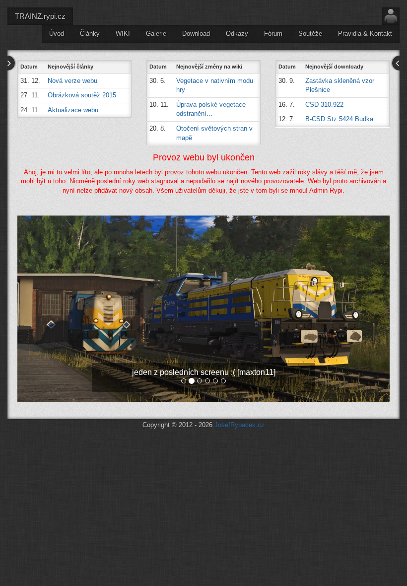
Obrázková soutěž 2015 (82, 95)
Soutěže (310, 33)
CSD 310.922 (324, 104)
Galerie (156, 33)
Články (90, 33)
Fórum (273, 33)
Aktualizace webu (73, 110)
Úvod (56, 33)
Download (196, 33)
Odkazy (237, 33)
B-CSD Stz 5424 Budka (339, 119)
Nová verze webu (72, 80)
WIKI (123, 33)
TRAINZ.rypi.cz (40, 16)
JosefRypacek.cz (239, 425)
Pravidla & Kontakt (365, 33)
